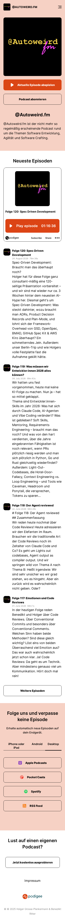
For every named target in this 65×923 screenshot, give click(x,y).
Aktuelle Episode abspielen (36, 85)
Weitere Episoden (32, 690)
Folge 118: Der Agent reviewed (33, 505)
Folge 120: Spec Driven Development (28, 253)
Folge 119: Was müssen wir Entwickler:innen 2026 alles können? (31, 371)
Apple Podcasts (36, 763)
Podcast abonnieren (32, 99)
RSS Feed (36, 806)
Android (37, 744)
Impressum (32, 880)
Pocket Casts (36, 777)
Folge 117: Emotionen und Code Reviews (33, 600)
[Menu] (60, 7)
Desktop (53, 744)
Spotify (36, 791)
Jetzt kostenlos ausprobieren (32, 862)
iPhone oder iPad (16, 745)
